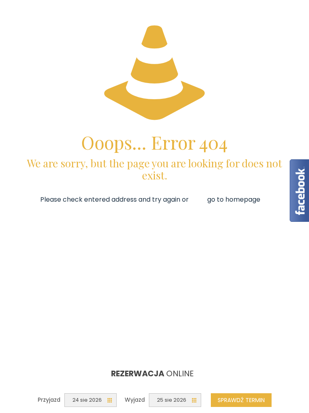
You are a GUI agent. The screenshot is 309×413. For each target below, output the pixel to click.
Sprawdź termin (241, 400)
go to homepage (233, 199)
